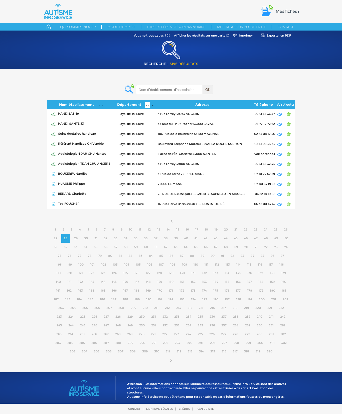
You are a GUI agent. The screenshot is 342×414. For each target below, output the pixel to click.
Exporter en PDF (278, 35)
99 (70, 264)
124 (114, 273)
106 (149, 264)
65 (196, 247)
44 (226, 238)
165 (103, 290)
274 (188, 334)
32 (105, 238)
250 (142, 325)
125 (125, 273)
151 (182, 282)
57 (115, 247)
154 (215, 282)
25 (275, 229)
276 (212, 334)
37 (155, 238)
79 (100, 256)
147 (136, 282)
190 (148, 299)
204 (73, 308)
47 (256, 238)
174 (204, 290)
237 (224, 316)
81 (120, 256)
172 (182, 290)
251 (153, 325)
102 (103, 264)
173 (193, 290)
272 (164, 334)
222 (281, 308)
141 (69, 282)
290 (142, 343)
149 (159, 282)
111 (206, 264)
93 (242, 256)
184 (79, 299)
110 (196, 264)
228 (118, 316)
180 (272, 290)
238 (236, 316)
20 (226, 229)
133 (215, 273)
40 (186, 238)
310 (156, 351)
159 (272, 282)
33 (115, 238)
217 (223, 308)
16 (187, 229)
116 (260, 264)
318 (246, 351)
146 (125, 282)
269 (129, 334)
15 (177, 229)
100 (81, 264)
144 (103, 282)
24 (265, 229)
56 (105, 247)
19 (216, 229)
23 (255, 229)
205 (85, 308)
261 (271, 325)
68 (226, 247)
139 (283, 273)
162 (69, 290)
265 (82, 334)
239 (247, 316)
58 (126, 247)
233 (177, 316)
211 (156, 308)
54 (85, 247)
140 (58, 282)
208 (121, 308)
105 (138, 264)
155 (227, 282)
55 (95, 247)
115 (249, 264)
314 (201, 351)
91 (222, 256)
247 (106, 325)
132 (204, 273)
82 (130, 256)
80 (110, 256)
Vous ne (150, 35)
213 (178, 308)
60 (146, 247)
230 (142, 316)
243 (59, 325)
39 (176, 238)
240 (259, 316)
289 (130, 343)
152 (193, 282)
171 (171, 290)
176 (227, 290)
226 (94, 316)
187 (113, 299)
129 (170, 273)
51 (55, 247)
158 (260, 282)
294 (189, 343)
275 (200, 334)
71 (256, 247)
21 (235, 229)
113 (228, 264)
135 (238, 273)
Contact (285, 27)
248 (118, 325)
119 (58, 273)
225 (82, 316)
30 (86, 238)
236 (212, 316)
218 (235, 308)
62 (165, 247)
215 (201, 308)
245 (82, 325)
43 (216, 238)
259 (247, 325)
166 (114, 290)
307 (120, 351)
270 (141, 334)
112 (217, 264)
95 (262, 256)
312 (179, 351)
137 (260, 273)
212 (167, 308)
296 (212, 343)
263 (59, 334)
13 (158, 229)
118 (281, 264)
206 (97, 308)
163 (80, 290)
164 (91, 290)
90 (213, 256)
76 (69, 256)
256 (212, 325)
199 (250, 299)
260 (259, 325)
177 (238, 290)
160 (283, 282)
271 (153, 334)
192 (170, 299)
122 (91, 273)
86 (171, 256)
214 (190, 308)
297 (224, 343)
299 (248, 343)
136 (249, 273)
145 (114, 282)
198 (238, 299)
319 (258, 351)
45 (236, 238)
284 (70, 343)
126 (136, 273)
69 (236, 247)
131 (193, 273)
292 (165, 343)
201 (273, 299)
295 (201, 343)
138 (272, 273)
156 (238, 282)
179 (261, 290)
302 (284, 343)
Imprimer (246, 35)
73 (276, 247)
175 (215, 290)
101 (92, 264)
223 (59, 316)
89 (202, 256)
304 (84, 351)
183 (67, 299)
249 (130, 325)
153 (204, 282)
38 (166, 238)
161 (58, 290)
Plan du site (205, 408)
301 (272, 343)
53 (75, 247)
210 (145, 308)
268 (118, 334)
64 (186, 247)
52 (65, 247)
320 (269, 351)
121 (81, 273)
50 (286, 238)
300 (260, 343)
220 (258, 308)
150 (171, 282)
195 (204, 299)
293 (177, 343)
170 (159, 290)
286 (94, 343)
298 (236, 343)
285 (82, 343)
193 (182, 299)
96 (272, 256)
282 (283, 334)
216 (212, 308)
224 (71, 316)
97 (282, 256)
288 (118, 343)
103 (115, 264)
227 (106, 316)
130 (182, 273)
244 (71, 325)
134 (227, 273)
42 (206, 238)
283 (58, 343)
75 (59, 256)
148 (148, 282)
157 (249, 282)
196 (216, 299)
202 (285, 299)
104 (126, 264)
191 (160, 299)
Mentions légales (159, 408)
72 (266, 247)
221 (269, 308)
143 (91, 282)
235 (200, 316)
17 (196, 229)
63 (176, 247)
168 (136, 290)
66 (206, 247)
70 (246, 247)
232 (165, 316)
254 (188, 325)
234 (188, 316)
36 (145, 238)
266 (94, 334)
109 (184, 264)
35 (135, 238)
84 (151, 256)
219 (246, 308)
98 (60, 264)
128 (159, 273)
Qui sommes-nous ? (78, 27)
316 (224, 351)
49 (276, 238)
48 (266, 238)
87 (182, 256)
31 (95, 238)
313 (190, 351)
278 (235, 334)
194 (193, 299)
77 (79, 256)
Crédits (184, 408)
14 (168, 229)
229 (130, 316)
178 (249, 290)
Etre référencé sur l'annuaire (176, 27)
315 (212, 351)
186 (102, 299)
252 (165, 325)
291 (154, 343)
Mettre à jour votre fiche (241, 27)
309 (145, 351)
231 (153, 316)
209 (133, 308)
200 (262, 299)
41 (196, 238)
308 (133, 351)
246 (94, 325)
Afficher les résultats (199, 35)
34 (125, 238)
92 (232, 256)
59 (136, 247)
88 (192, 256)
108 (173, 264)
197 (227, 299)
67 (216, 247)
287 (106, 343)
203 (61, 308)
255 (200, 325)
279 (247, 334)
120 (69, 273)
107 (161, 264)
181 (284, 290)
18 (206, 229)
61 (155, 247)
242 (282, 316)
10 (130, 229)
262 (282, 325)
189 (137, 299)
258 (236, 325)
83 (140, 256)
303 (72, 351)
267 (106, 334)
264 (70, 334)
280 (259, 334)
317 (235, 351)
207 (109, 308)
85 (161, 256)
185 (90, 299)
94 (252, 256)
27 (55, 238)
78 (90, 256)
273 (176, 334)
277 (223, 334)
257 (224, 325)
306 (108, 351)
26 (285, 229)
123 (103, 273)
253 (177, 325)
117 (271, 264)
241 (271, 316)
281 (271, 334)
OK (207, 90)
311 (168, 351)
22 (245, 229)
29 (76, 238)
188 (125, 299)
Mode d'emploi (121, 27)
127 (148, 273)
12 (149, 229)
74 (286, 247)
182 (56, 299)
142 (80, 282)
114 (238, 264)
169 (148, 290)
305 (96, 351)
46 (246, 238)
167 (125, 290)
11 (140, 229)
